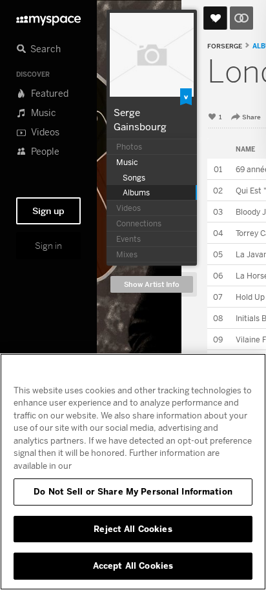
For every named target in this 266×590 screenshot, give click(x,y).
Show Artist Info (151, 284)
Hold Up (250, 296)
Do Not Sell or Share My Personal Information (133, 491)
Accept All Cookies (133, 565)
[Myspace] (48, 17)
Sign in (48, 245)
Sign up (48, 211)
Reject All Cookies (133, 529)
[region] (133, 471)
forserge (224, 46)
